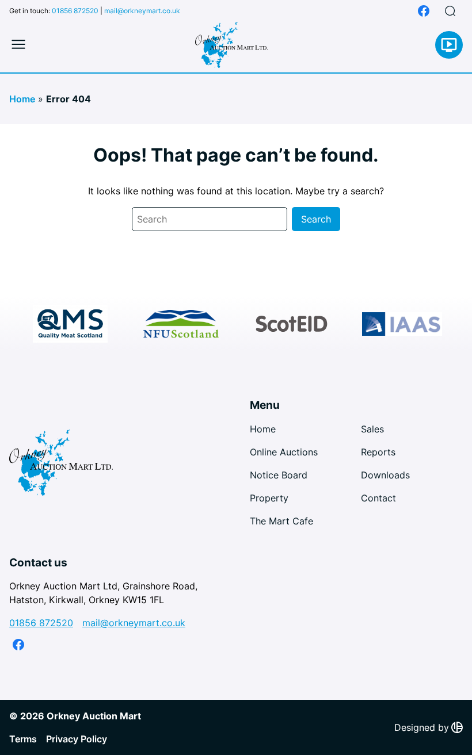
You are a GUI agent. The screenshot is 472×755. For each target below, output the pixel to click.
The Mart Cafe (281, 521)
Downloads (385, 475)
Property (269, 498)
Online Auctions (284, 452)
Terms (23, 739)
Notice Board (278, 475)
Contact (378, 498)
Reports (378, 452)
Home (22, 99)
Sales (372, 429)
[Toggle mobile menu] (18, 45)
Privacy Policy (76, 739)
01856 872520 (75, 10)
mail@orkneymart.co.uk (142, 10)
